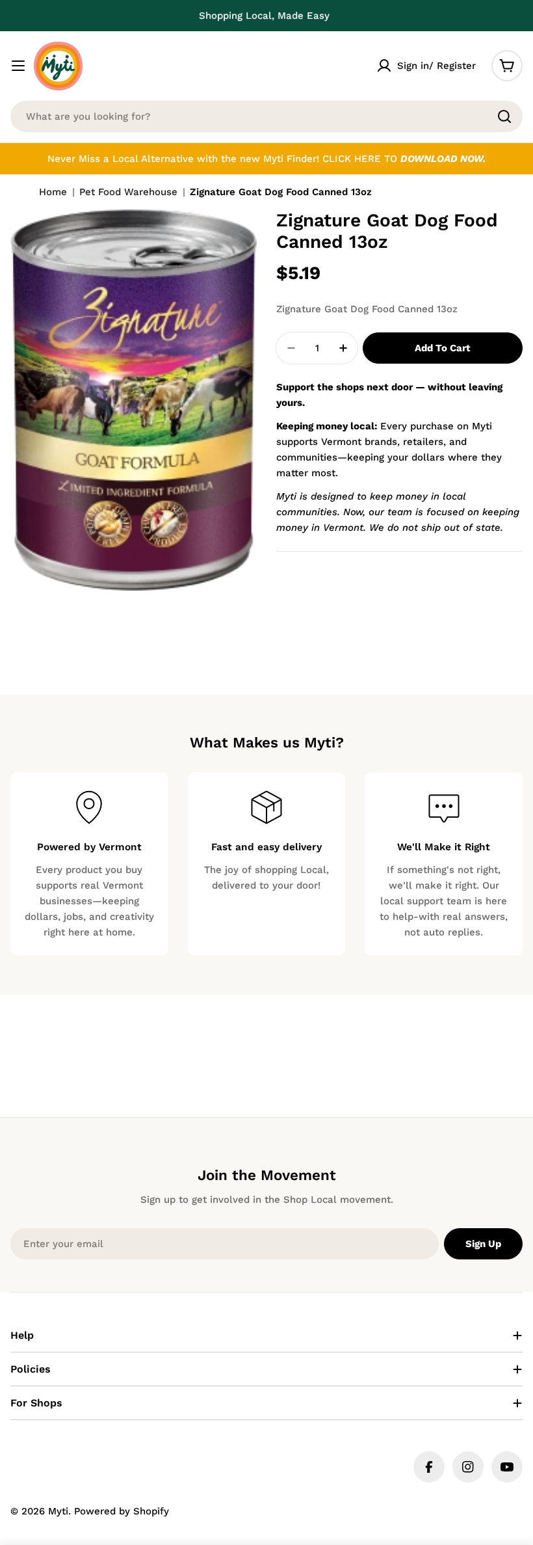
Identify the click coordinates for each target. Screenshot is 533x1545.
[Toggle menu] (18, 66)
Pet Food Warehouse (128, 192)
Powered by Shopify (121, 1511)
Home (53, 192)
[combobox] (266, 116)
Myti (58, 1511)
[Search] (504, 116)
